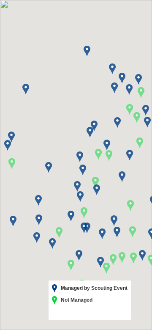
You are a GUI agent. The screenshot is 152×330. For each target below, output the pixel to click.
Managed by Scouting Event (94, 288)
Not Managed (76, 300)
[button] (130, 205)
